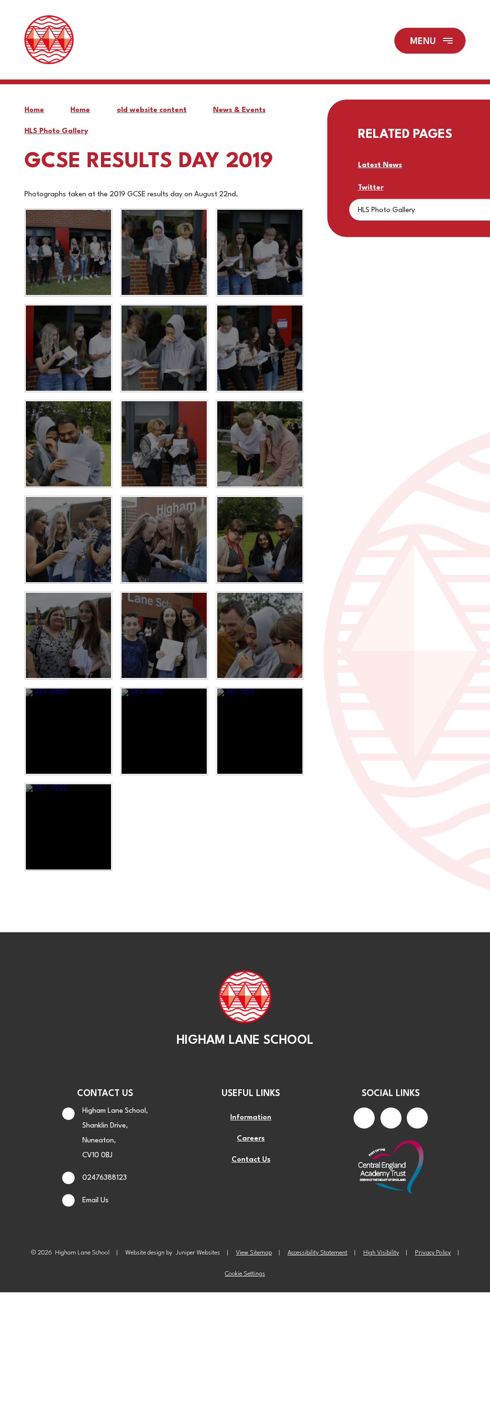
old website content (152, 110)
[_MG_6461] (259, 443)
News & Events (239, 110)
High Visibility (381, 1253)
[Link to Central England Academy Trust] (390, 1168)
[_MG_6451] (164, 348)
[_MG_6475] (259, 635)
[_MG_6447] (164, 252)
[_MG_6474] (164, 635)
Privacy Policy (433, 1253)
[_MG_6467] (259, 539)
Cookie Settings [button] (245, 1274)
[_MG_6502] (68, 827)
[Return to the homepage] (48, 40)
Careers (251, 1138)
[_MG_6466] (164, 539)
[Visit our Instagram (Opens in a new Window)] (390, 1118)
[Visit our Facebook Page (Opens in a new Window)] (364, 1118)
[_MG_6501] (259, 731)
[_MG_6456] (68, 443)
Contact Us (251, 1159)
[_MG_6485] (68, 731)
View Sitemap (254, 1253)
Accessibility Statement (317, 1253)
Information (250, 1117)
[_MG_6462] (68, 539)
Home (34, 110)
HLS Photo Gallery (56, 131)
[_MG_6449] (259, 252)
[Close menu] (430, 41)
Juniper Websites (198, 1253)
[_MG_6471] (68, 635)
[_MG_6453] (259, 348)
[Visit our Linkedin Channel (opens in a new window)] (417, 1118)
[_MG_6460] (164, 443)
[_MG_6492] (164, 731)
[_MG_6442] (68, 252)
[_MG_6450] (68, 348)
